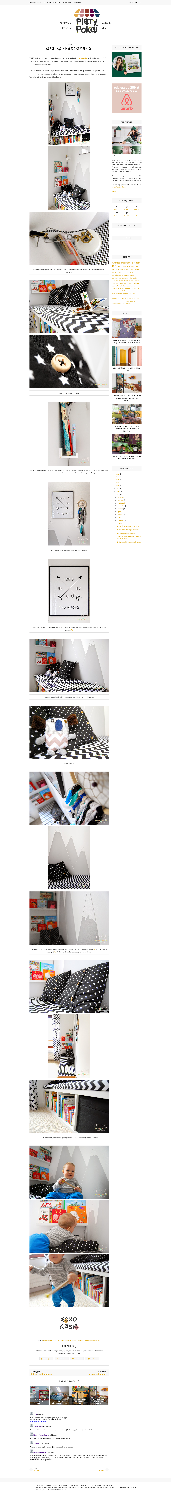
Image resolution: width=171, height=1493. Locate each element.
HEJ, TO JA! (47, 2)
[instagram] (129, 2)
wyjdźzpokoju (128, 283)
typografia (115, 286)
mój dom (80, 1340)
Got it (133, 1488)
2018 (118, 485)
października (122, 503)
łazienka (122, 286)
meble (74, 1340)
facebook (116, 209)
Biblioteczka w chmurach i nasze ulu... (39, 1401)
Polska (131, 296)
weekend (129, 291)
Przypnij (78, 1359)
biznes (122, 298)
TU (72, 630)
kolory (131, 266)
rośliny (121, 280)
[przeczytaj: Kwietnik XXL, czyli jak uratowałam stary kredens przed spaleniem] (127, 453)
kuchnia (131, 280)
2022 (118, 474)
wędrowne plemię (124, 296)
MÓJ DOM (56, 2)
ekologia (127, 303)
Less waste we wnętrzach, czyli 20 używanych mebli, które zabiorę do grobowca (127, 428)
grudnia (120, 497)
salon (119, 291)
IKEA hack (61, 1340)
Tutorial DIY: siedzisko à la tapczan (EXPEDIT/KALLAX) (129, 537)
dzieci (55, 1340)
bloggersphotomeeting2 (118, 303)
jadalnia (122, 288)
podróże (114, 291)
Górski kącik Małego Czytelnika (128, 530)
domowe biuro (116, 278)
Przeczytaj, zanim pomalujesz (127, 533)
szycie (137, 298)
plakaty (137, 280)
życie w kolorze (130, 286)
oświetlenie (132, 293)
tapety (126, 280)
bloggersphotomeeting (131, 301)
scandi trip (115, 296)
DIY (51, 1340)
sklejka (124, 291)
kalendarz (115, 280)
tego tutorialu (81, 58)
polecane (115, 283)
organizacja (115, 288)
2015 (118, 494)
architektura (115, 298)
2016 (118, 491)
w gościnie (125, 275)
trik (94, 949)
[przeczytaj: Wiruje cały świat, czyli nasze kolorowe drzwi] (127, 365)
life (125, 272)
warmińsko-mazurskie (118, 301)
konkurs (127, 288)
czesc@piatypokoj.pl (119, 187)
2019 (118, 483)
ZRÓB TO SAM (66, 2)
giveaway (125, 293)
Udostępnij (47, 1359)
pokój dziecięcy (88, 1340)
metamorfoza (117, 272)
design (135, 278)
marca (120, 523)
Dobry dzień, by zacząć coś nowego (129, 542)
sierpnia (120, 509)
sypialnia (136, 283)
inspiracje (68, 1340)
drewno (132, 275)
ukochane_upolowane (120, 269)
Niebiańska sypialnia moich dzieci (128, 526)
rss (136, 215)
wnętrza (97, 1340)
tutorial (125, 266)
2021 (118, 477)
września (121, 506)
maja (119, 517)
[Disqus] (69, 1436)
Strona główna (35, 2)
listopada (121, 500)
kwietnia (121, 520)
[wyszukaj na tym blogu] (140, 2)
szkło (133, 298)
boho (130, 278)
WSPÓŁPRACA (78, 2)
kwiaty (121, 283)
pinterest (136, 209)
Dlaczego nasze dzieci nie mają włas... (99, 1401)
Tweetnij (63, 1359)
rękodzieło (128, 298)
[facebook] (132, 2)
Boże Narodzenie (117, 293)
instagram (127, 209)
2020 (118, 480)
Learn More (124, 1488)
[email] (135, 2)
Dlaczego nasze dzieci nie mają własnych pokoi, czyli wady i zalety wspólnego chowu (127, 398)
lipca (119, 512)
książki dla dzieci (135, 288)
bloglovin (117, 215)
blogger (126, 215)
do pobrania (116, 275)
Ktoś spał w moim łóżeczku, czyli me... (59, 1402)
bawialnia (69, 53)
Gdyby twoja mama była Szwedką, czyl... (79, 1401)
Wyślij (93, 1359)
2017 (118, 488)
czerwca (121, 514)
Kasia (114, 191)
